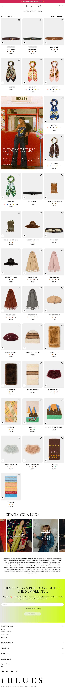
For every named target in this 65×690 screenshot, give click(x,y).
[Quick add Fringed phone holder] (46, 197)
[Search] (59, 6)
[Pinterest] (11, 671)
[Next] (17, 31)
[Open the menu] (2, 6)
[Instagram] (2, 671)
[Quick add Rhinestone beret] (46, 310)
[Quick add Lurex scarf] (2, 423)
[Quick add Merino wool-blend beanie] (46, 423)
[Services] (63, 648)
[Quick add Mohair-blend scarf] (24, 385)
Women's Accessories (8, 16)
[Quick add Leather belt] (2, 43)
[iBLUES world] (63, 643)
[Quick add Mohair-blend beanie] (24, 348)
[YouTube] (16, 671)
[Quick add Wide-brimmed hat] (24, 235)
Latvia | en (6, 664)
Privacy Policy (37, 609)
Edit (2, 666)
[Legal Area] (63, 659)
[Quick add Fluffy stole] (46, 348)
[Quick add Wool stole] (2, 82)
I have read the (33, 609)
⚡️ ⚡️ (32, 1)
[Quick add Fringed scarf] (24, 273)
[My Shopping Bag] (63, 6)
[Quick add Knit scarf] (24, 423)
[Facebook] (7, 671)
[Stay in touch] (63, 626)
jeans (5, 567)
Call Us (3, 629)
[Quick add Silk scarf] (24, 82)
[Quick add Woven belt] (46, 235)
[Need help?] (63, 654)
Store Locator (5, 634)
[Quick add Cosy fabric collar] (46, 385)
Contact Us (4, 637)
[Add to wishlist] (19, 20)
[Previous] (4, 31)
